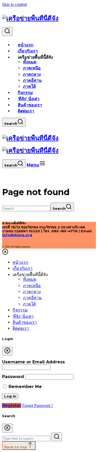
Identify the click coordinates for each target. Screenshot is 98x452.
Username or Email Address (33, 361)
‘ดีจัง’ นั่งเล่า (28, 98)
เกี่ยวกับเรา (28, 51)
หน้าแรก (25, 44)
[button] (36, 165)
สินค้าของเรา (30, 105)
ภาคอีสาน (32, 80)
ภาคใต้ (29, 86)
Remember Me (24, 386)
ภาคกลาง (32, 74)
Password (13, 376)
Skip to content (14, 4)
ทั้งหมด (29, 62)
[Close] (7, 351)
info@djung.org (17, 235)
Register (11, 405)
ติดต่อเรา (26, 111)
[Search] (7, 31)
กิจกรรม (25, 92)
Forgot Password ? (37, 405)
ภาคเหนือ (32, 68)
